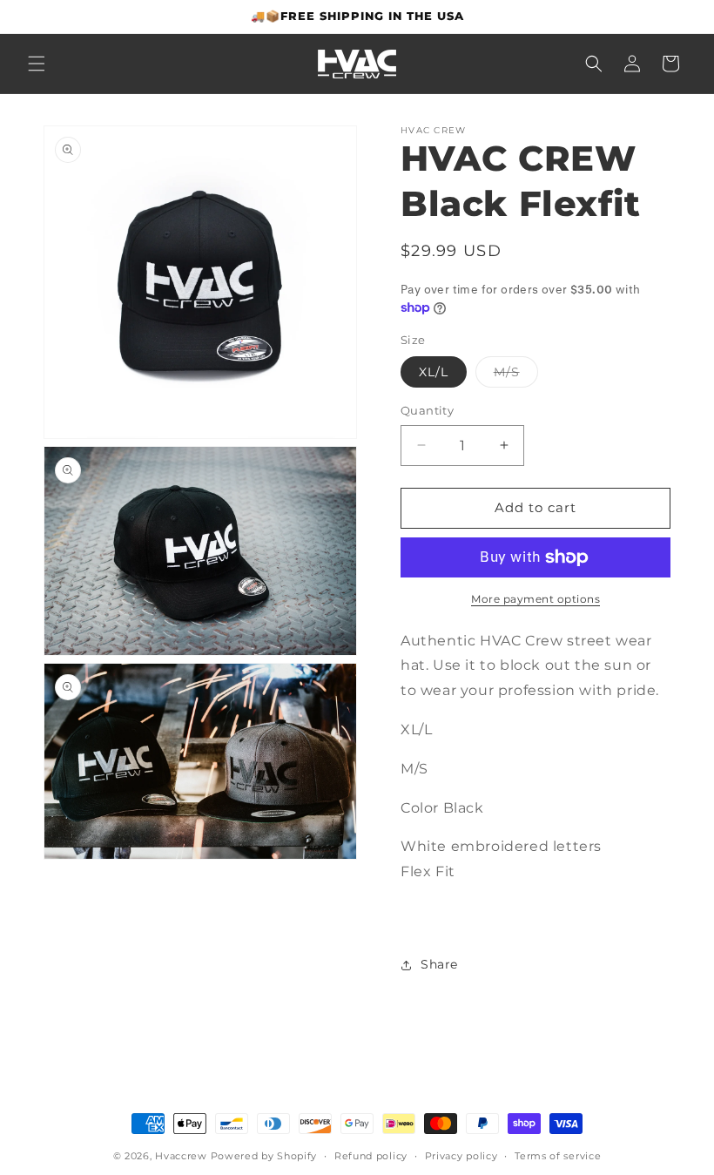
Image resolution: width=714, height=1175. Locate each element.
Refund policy (371, 1156)
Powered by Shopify (264, 1156)
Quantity (427, 410)
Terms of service (558, 1156)
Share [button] (439, 964)
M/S (516, 375)
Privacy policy (461, 1156)
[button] (36, 63)
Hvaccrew (181, 1156)
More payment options (535, 598)
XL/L (433, 372)
